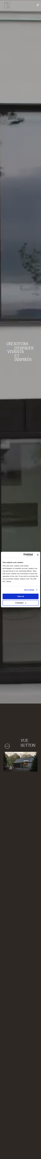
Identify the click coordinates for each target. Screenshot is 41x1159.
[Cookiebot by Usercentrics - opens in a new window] (24, 554)
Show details (29, 590)
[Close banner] (37, 555)
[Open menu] (38, 5)
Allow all (20, 596)
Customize (19, 603)
